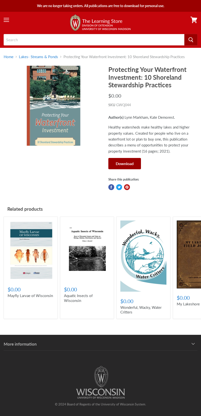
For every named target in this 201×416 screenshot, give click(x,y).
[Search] (190, 39)
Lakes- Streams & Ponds (38, 57)
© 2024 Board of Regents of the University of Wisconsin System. (100, 404)
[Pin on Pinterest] (127, 187)
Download (125, 163)
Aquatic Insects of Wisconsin (78, 298)
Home (8, 57)
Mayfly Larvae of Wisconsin (30, 295)
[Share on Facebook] (111, 187)
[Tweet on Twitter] (119, 187)
